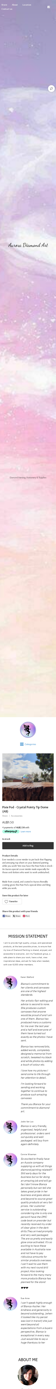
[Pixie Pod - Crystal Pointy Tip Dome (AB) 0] (28, 777)
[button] (12, 901)
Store (5, 815)
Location (27, 4)
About (15, 4)
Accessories (16, 815)
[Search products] (51, 88)
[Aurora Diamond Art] (28, 730)
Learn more (26, 831)
